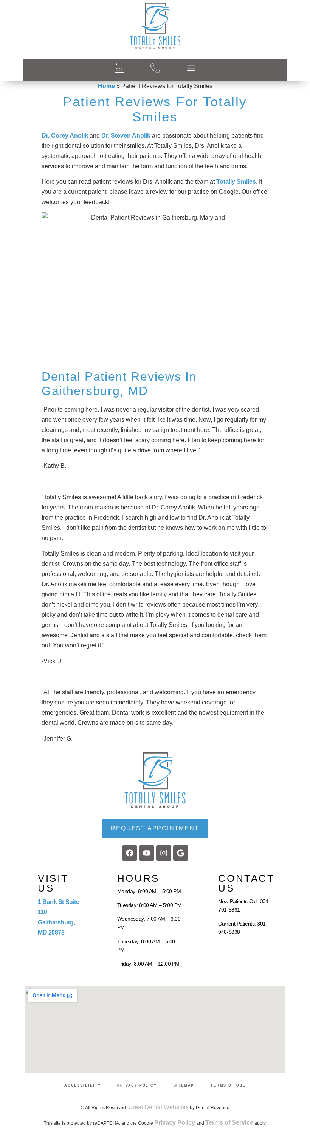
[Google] (180, 853)
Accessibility (82, 1085)
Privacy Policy (137, 1085)
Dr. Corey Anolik (65, 135)
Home (106, 86)
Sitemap (184, 1085)
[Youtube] (146, 853)
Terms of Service (229, 1122)
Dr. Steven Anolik (125, 135)
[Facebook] (129, 853)
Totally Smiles (236, 181)
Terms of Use (228, 1085)
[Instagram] (163, 853)
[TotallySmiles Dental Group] (155, 25)
